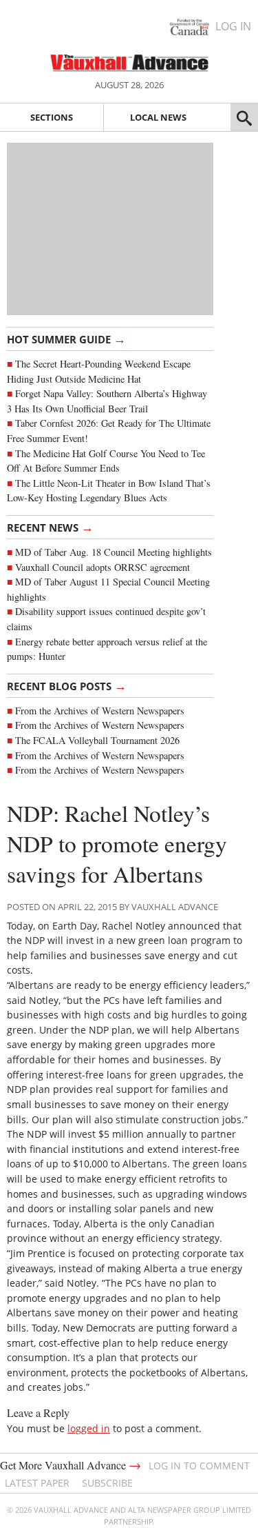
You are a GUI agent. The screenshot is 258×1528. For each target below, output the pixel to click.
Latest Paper (37, 1482)
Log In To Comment (199, 1465)
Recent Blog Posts (67, 685)
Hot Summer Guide (66, 338)
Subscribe (107, 1482)
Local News (158, 117)
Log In (233, 26)
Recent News (50, 527)
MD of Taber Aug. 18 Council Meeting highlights (113, 552)
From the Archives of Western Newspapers (99, 710)
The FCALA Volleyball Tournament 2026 (97, 740)
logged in (88, 1428)
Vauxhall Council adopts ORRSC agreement (102, 567)
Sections (51, 117)
